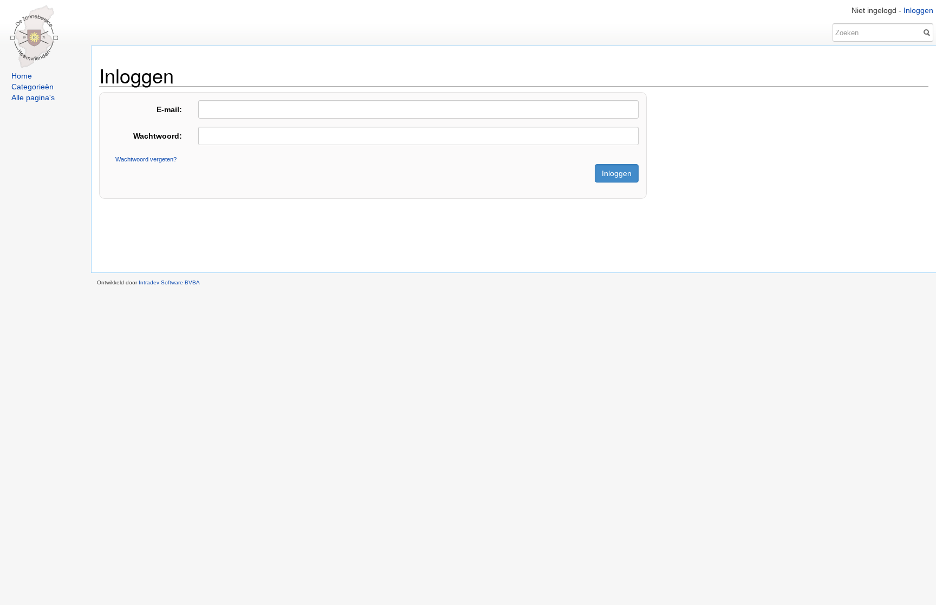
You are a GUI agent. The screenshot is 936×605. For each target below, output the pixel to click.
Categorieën (32, 86)
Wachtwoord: (157, 136)
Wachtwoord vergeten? (146, 159)
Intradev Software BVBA (169, 282)
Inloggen (918, 10)
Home (21, 75)
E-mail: (169, 109)
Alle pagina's (33, 97)
